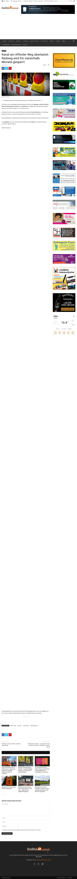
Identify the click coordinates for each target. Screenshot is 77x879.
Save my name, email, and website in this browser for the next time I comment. (22, 830)
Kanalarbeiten (26, 725)
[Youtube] (74, 1)
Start (3, 48)
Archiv (56, 1)
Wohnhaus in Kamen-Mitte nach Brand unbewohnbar (11, 744)
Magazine (64, 41)
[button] (73, 41)
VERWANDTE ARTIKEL (19, 752)
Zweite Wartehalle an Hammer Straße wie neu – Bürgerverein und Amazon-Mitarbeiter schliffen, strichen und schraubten (8, 770)
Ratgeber (52, 41)
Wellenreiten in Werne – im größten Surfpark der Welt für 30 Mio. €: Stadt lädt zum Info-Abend (39, 745)
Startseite (5, 41)
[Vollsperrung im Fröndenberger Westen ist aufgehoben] (9, 781)
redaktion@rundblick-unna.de (44, 860)
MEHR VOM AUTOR (33, 752)
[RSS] (72, 1)
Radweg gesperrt (34, 725)
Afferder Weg (13, 725)
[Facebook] (69, 1)
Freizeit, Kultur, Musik (34, 41)
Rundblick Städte (6, 44)
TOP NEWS (21, 785)
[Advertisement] (38, 28)
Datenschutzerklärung (48, 1)
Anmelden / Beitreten (28, 1)
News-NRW (58, 41)
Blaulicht (18, 41)
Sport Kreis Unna (44, 41)
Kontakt (35, 1)
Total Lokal (11, 41)
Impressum (40, 1)
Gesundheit (25, 41)
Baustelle (19, 725)
